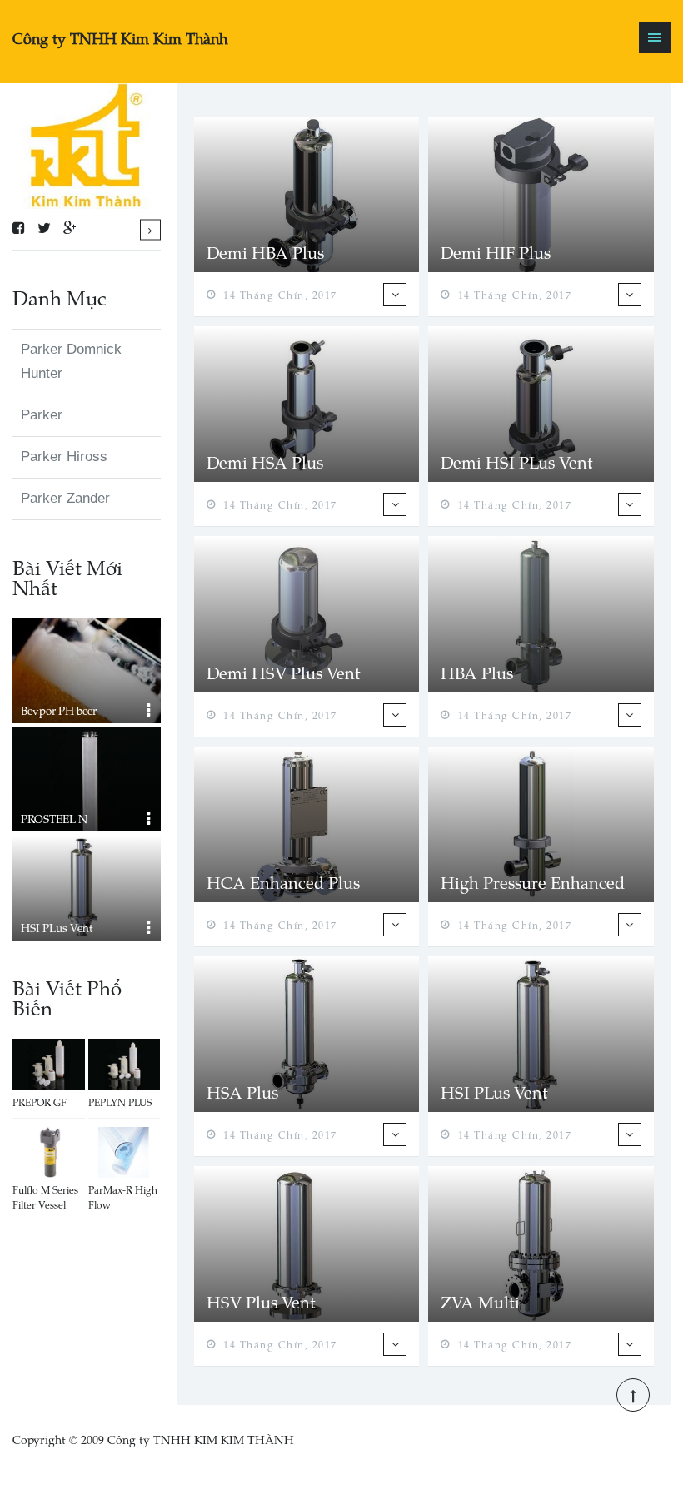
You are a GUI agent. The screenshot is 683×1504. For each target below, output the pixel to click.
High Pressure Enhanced (533, 882)
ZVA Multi (480, 1301)
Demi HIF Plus (496, 252)
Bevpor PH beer (59, 710)
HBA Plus (477, 672)
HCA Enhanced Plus (283, 882)
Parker (41, 415)
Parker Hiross (64, 456)
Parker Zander (65, 498)
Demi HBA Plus (265, 252)
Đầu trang (633, 1395)
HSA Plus (242, 1092)
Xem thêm (150, 229)
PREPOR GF (39, 1102)
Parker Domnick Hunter (71, 361)
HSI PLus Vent (56, 928)
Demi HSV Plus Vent (284, 672)
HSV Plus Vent (261, 1301)
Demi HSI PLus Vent (517, 462)
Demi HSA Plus (265, 462)
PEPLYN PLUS (120, 1102)
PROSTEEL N (54, 818)
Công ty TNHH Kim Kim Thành (119, 37)
